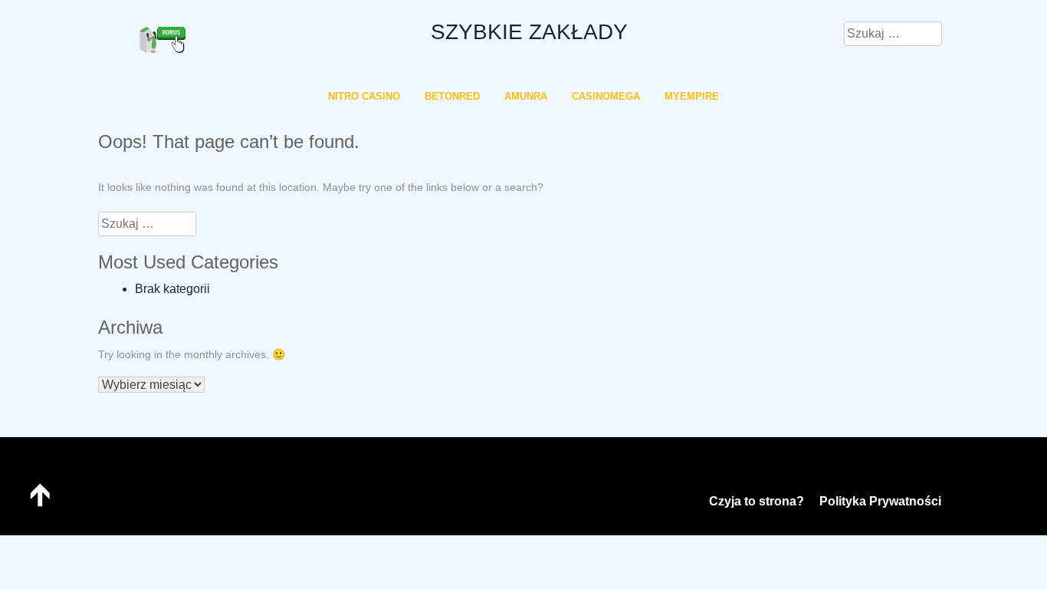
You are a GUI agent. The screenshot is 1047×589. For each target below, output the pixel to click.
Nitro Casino (364, 96)
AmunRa (525, 96)
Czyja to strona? (756, 501)
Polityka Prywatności (880, 501)
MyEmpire (692, 96)
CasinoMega (606, 96)
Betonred (452, 96)
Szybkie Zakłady (529, 32)
